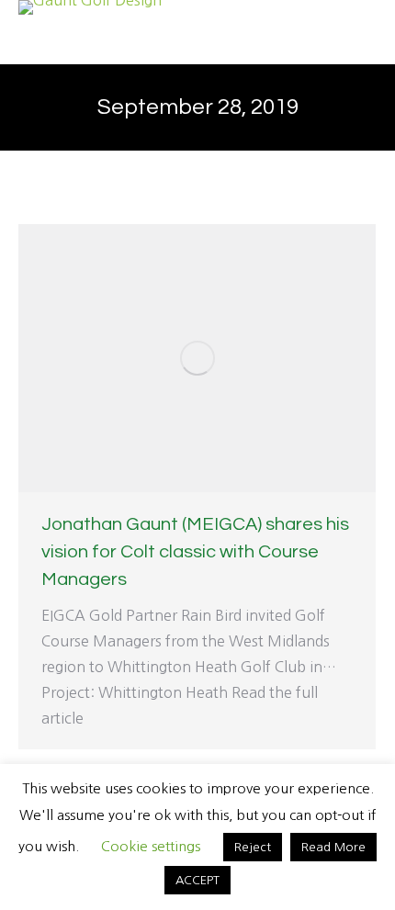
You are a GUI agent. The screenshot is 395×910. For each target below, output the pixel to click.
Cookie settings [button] (150, 846)
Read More (333, 847)
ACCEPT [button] (197, 880)
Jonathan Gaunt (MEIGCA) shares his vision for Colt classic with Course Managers (195, 552)
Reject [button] (252, 847)
